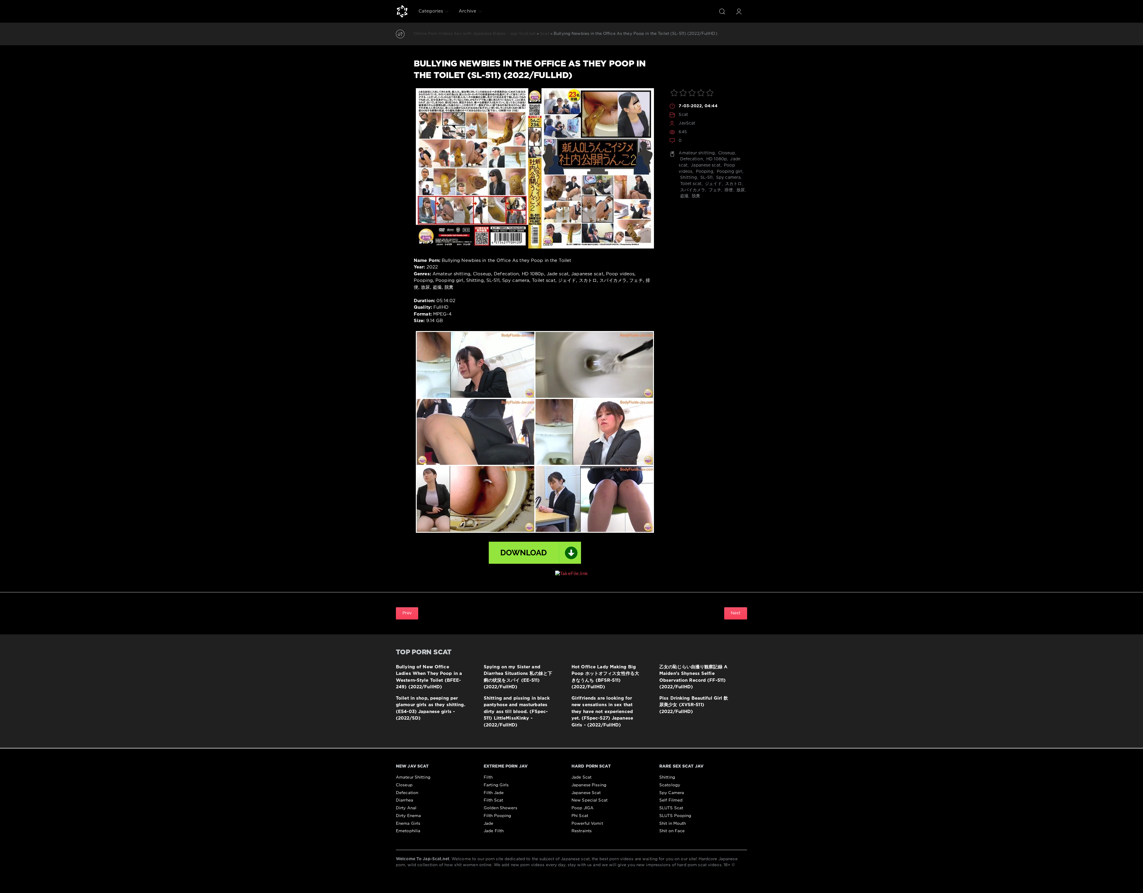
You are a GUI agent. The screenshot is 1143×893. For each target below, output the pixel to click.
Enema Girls (408, 823)
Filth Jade (494, 793)
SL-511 (706, 177)
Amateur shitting (697, 153)
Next (736, 613)
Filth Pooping (497, 816)
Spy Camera (671, 793)
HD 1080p (716, 159)
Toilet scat (690, 184)
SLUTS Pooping (675, 816)
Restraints (582, 831)
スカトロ (733, 184)
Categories (431, 11)
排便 (728, 190)
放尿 (740, 190)
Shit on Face (672, 831)
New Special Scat (590, 800)
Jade (488, 823)
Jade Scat (581, 777)
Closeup (726, 153)
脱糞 (695, 196)
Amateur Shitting (413, 777)
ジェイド (713, 184)
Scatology (669, 785)
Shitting (688, 177)
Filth (488, 777)
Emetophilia (408, 831)
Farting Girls (496, 785)
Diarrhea (404, 800)
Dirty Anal (406, 808)
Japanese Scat (586, 793)
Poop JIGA (583, 808)
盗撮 (683, 196)
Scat (683, 115)
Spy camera (728, 177)
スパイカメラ (692, 190)
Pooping (703, 171)
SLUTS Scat (671, 808)
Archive (467, 11)
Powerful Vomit (587, 823)
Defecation (691, 159)
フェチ (714, 190)
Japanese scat (705, 165)
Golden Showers (500, 808)
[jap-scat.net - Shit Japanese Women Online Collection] (402, 11)
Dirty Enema (408, 816)
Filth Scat (493, 800)
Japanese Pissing (589, 785)
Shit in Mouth (672, 823)
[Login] (738, 11)
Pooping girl (729, 171)
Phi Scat (580, 816)
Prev (407, 613)
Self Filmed (671, 800)
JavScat (687, 123)
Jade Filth (494, 831)
